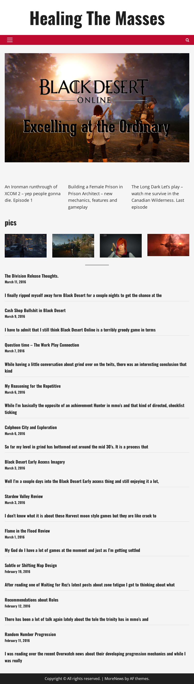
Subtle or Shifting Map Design (31, 565)
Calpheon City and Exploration (31, 427)
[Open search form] (187, 40)
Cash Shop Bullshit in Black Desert (35, 310)
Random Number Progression (30, 634)
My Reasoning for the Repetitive (33, 386)
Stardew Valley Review (24, 496)
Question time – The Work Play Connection (42, 345)
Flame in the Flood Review (27, 531)
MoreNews (114, 678)
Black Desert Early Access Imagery (35, 462)
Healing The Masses (97, 17)
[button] (10, 40)
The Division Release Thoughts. (31, 276)
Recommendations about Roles (31, 600)
